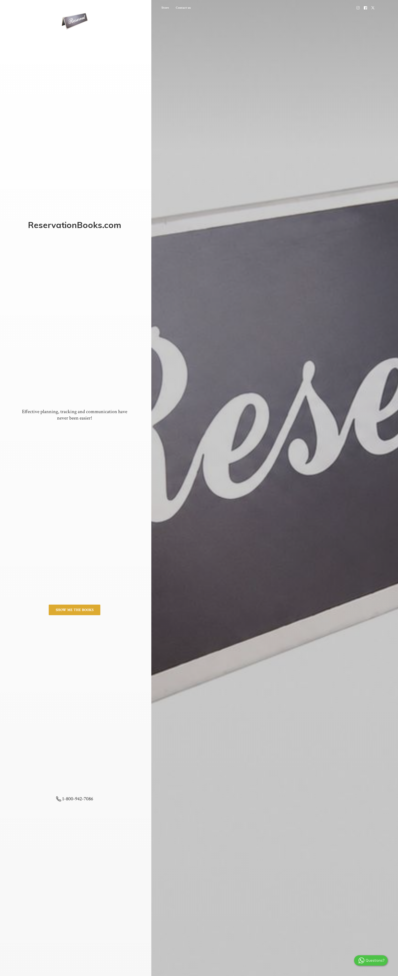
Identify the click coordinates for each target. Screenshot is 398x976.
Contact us (183, 8)
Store (165, 8)
